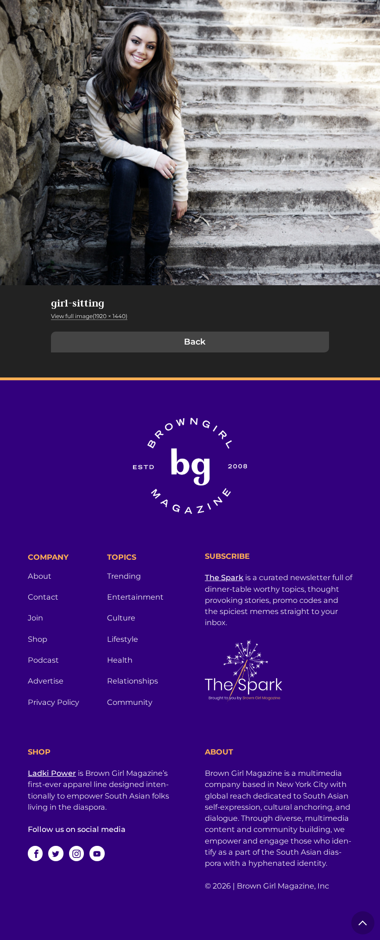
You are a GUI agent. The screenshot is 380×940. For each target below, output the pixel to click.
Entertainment (135, 596)
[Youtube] (96, 853)
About (39, 576)
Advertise (45, 680)
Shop (37, 639)
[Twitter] (55, 853)
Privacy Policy (53, 702)
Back (194, 342)
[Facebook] (35, 853)
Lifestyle (122, 639)
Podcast (43, 660)
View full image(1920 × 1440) (89, 316)
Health (120, 660)
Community (129, 702)
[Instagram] (76, 853)
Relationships (132, 680)
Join (35, 617)
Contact (43, 596)
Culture (121, 617)
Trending (124, 576)
